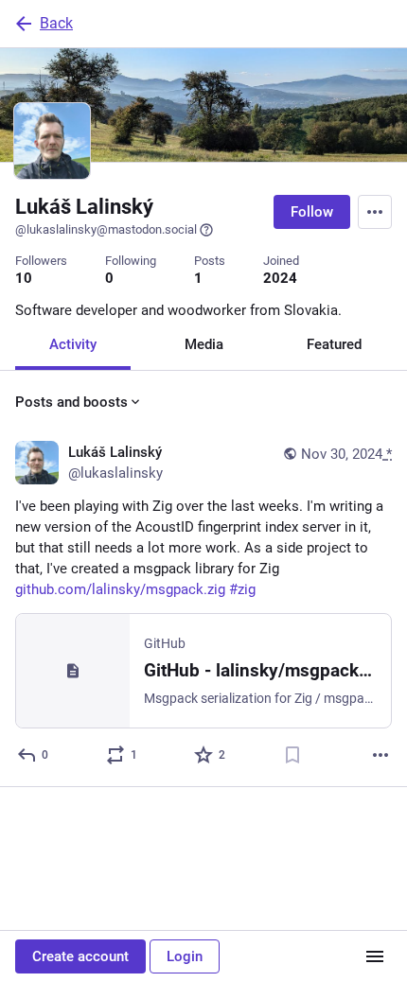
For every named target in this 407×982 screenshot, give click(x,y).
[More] (380, 755)
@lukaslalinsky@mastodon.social (106, 229)
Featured (334, 344)
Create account (80, 956)
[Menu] (375, 212)
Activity (73, 344)
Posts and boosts (71, 402)
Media (204, 344)
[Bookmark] (292, 755)
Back (56, 23)
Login (185, 956)
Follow (312, 211)
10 (23, 278)
